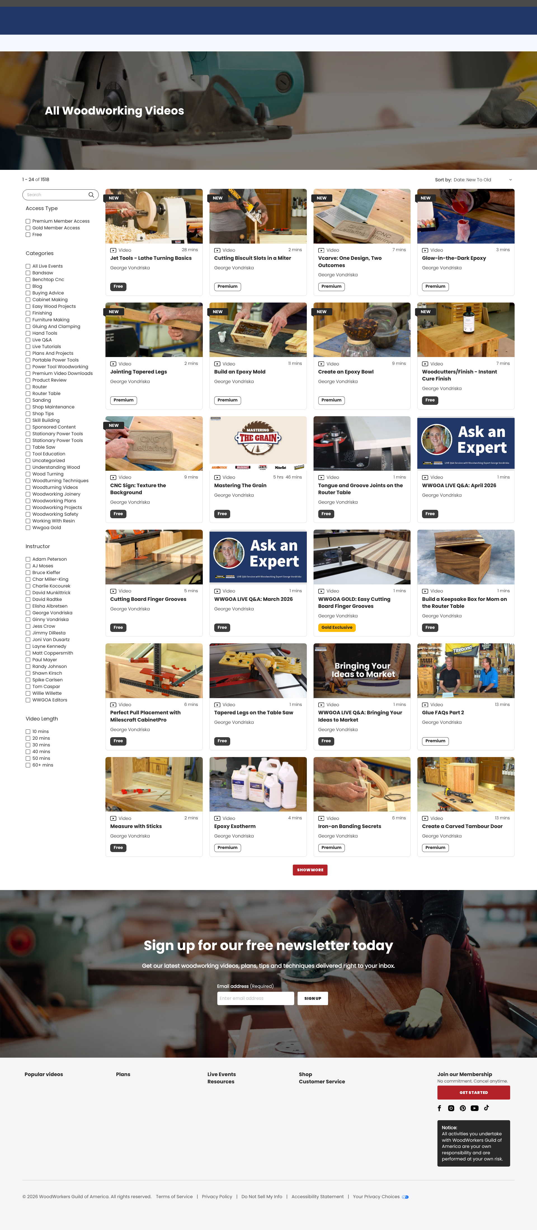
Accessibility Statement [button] (317, 1197)
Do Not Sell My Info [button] (262, 1197)
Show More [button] (310, 870)
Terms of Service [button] (174, 1197)
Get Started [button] (474, 1092)
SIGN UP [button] (312, 998)
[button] (91, 195)
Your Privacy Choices (376, 1197)
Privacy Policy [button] (217, 1197)
